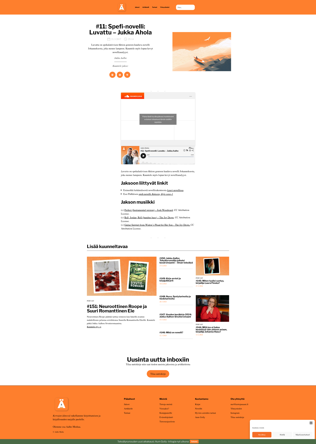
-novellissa (175, 190)
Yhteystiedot (236, 408)
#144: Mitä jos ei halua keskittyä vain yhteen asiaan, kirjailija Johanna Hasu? (211, 329)
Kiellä (282, 435)
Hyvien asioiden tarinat (205, 412)
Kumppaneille (165, 412)
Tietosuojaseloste (167, 421)
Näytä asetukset (303, 435)
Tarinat (127, 412)
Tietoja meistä (165, 404)
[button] (311, 423)
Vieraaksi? (164, 408)
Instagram (235, 412)
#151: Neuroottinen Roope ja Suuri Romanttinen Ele (117, 308)
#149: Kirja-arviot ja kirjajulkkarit (170, 279)
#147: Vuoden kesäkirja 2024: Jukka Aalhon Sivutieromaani (175, 315)
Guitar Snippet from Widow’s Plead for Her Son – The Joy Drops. (157, 224)
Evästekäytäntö (166, 417)
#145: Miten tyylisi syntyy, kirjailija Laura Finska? (210, 282)
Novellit (198, 408)
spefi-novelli (156, 194)
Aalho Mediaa (73, 426)
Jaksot (126, 404)
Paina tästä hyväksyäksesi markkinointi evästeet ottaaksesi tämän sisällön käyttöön (158, 119)
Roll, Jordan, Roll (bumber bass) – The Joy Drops (149, 217)
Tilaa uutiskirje (158, 373)
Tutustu (194, 442)
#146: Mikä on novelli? (171, 332)
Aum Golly (200, 417)
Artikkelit (128, 408)
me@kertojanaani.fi (239, 404)
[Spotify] (112, 75)
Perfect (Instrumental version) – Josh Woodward (148, 210)
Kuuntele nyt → (94, 326)
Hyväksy (262, 435)
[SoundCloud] (120, 75)
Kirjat (197, 404)
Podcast (90, 301)
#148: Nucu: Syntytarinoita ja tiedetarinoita (175, 297)
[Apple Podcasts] (127, 75)
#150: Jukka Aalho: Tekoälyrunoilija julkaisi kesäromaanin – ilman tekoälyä (176, 260)
